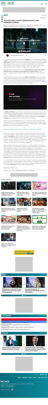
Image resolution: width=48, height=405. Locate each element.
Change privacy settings (42, 377)
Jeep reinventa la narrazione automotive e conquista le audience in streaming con (17, 327)
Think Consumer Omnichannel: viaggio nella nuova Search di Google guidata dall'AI (15, 322)
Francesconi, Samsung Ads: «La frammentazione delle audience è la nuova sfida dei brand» (34, 290)
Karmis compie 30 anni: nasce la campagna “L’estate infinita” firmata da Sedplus (8, 210)
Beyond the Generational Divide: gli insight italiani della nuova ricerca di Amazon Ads (15, 324)
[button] (46, 4)
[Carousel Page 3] (25, 295)
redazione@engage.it (9, 385)
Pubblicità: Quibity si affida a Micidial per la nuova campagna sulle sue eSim (23, 194)
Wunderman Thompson (22, 170)
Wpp (13, 170)
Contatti (35, 377)
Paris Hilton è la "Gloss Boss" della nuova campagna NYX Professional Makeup (39, 194)
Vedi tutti (43, 274)
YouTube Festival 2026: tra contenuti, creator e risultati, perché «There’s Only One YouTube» (16, 320)
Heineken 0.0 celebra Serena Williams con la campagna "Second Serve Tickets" (8, 245)
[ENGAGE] (7, 3)
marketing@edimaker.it (9, 386)
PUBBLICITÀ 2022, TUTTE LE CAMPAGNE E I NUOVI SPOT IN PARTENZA (25, 129)
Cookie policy (24, 377)
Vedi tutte (42, 333)
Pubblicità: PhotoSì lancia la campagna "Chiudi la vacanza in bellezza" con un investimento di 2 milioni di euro (24, 228)
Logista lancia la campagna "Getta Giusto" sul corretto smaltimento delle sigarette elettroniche (39, 227)
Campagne (5, 15)
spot (10, 170)
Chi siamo (19, 377)
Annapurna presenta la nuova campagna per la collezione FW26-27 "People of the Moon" (8, 194)
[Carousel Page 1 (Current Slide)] (22, 295)
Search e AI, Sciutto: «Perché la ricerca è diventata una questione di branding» (11, 348)
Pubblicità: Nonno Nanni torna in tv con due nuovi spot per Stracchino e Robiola (8, 227)
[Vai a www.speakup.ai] (45, 55)
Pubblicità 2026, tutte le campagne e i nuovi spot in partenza (22, 210)
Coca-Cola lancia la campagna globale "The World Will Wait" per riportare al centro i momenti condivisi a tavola (39, 210)
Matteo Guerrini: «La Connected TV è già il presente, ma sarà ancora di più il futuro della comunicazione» (11, 290)
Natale (6, 170)
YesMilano (31, 170)
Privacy (30, 377)
